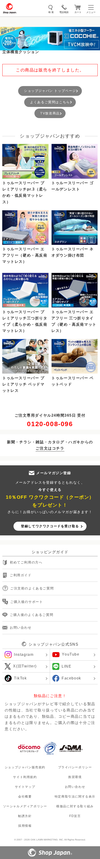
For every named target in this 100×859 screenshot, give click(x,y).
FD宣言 (75, 816)
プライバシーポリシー (75, 767)
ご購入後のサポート (26, 602)
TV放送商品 (50, 113)
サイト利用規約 (25, 777)
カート (77, 12)
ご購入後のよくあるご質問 (31, 615)
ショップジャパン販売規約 (25, 767)
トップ (7, 44)
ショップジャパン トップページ (50, 91)
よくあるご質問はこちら (50, 102)
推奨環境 (75, 777)
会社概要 (25, 796)
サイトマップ (25, 786)
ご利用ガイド (21, 575)
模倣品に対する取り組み (75, 806)
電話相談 (64, 12)
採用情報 (25, 826)
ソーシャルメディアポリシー (25, 806)
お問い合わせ (21, 627)
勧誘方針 (25, 816)
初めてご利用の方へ (26, 562)
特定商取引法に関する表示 (75, 796)
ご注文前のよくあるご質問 (32, 588)
